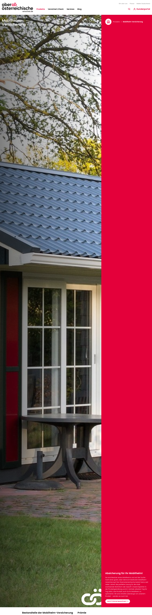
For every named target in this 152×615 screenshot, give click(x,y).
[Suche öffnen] (129, 9)
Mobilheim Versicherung (133, 22)
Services (70, 9)
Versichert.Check (56, 9)
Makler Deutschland (143, 4)
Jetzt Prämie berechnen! (117, 601)
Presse (132, 4)
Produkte (41, 9)
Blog (79, 9)
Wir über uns (123, 4)
